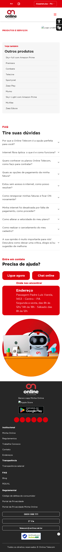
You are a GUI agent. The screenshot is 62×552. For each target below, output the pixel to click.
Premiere (10, 63)
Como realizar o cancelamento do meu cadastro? (24, 229)
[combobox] (45, 3)
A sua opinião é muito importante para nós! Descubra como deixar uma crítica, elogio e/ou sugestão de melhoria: (28, 242)
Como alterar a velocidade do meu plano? (26, 219)
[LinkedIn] (45, 419)
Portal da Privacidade (13, 501)
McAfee (9, 103)
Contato (6, 449)
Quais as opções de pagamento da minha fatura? (25, 174)
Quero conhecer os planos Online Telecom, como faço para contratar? (26, 162)
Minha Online (9, 433)
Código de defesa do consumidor (18, 496)
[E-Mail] (39, 419)
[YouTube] (33, 419)
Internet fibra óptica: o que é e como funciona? (29, 152)
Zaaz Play (10, 86)
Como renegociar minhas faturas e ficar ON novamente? (26, 197)
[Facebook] (16, 419)
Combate (10, 69)
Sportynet (11, 80)
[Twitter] (28, 419)
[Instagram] (22, 419)
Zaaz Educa (11, 108)
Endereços (7, 455)
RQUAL (6, 483)
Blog (4, 478)
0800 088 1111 (31, 514)
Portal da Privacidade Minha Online (19, 507)
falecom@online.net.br (31, 528)
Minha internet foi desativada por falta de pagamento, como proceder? (25, 209)
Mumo (9, 91)
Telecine (10, 74)
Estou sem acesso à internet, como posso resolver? (25, 186)
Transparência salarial (13, 466)
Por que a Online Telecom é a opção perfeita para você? (27, 142)
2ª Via (31, 521)
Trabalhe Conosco (11, 444)
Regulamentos (9, 438)
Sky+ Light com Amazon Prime (21, 97)
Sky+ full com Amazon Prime (20, 57)
